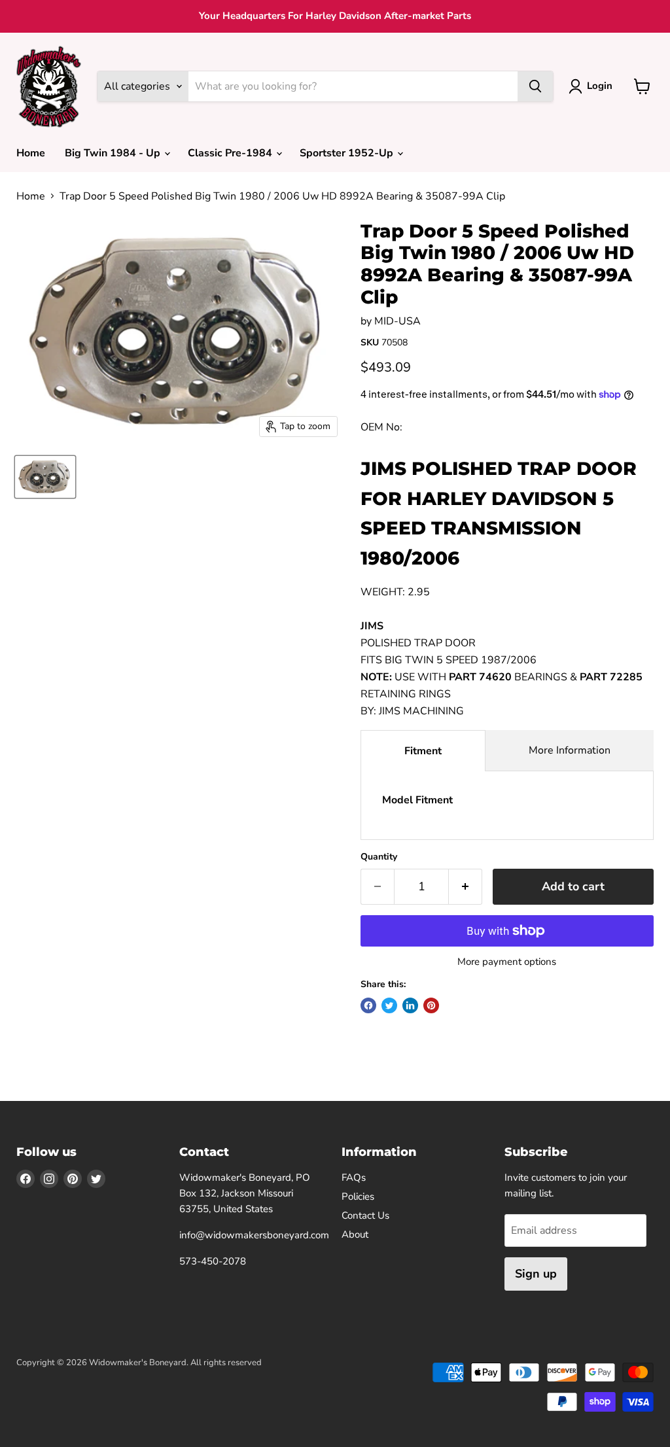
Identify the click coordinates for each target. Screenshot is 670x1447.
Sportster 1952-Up (348, 153)
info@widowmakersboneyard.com (254, 1235)
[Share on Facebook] (368, 1005)
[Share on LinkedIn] (410, 1005)
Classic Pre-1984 (231, 153)
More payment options (506, 962)
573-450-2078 (212, 1261)
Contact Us (365, 1215)
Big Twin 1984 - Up (114, 153)
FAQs (354, 1177)
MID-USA (397, 321)
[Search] (535, 86)
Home (30, 153)
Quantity (379, 857)
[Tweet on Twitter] (389, 1005)
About (355, 1234)
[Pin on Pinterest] (431, 1005)
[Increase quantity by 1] (465, 887)
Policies (358, 1196)
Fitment (423, 751)
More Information (569, 750)
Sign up (536, 1273)
